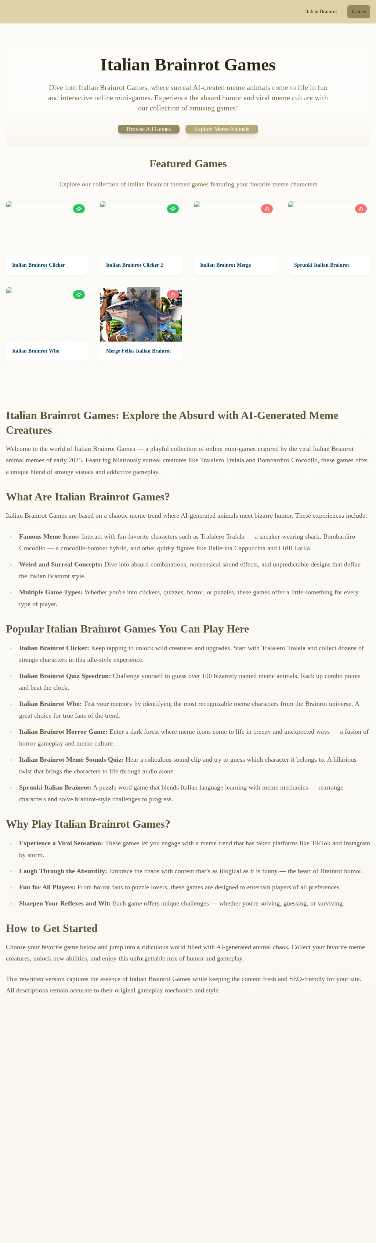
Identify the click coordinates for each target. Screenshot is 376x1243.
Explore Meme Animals (221, 129)
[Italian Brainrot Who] (47, 314)
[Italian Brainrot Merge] (235, 228)
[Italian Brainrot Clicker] (47, 228)
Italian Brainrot (321, 11)
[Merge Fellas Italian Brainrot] (141, 314)
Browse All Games (149, 129)
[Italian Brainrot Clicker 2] (141, 228)
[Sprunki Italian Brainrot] (329, 228)
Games (359, 11)
